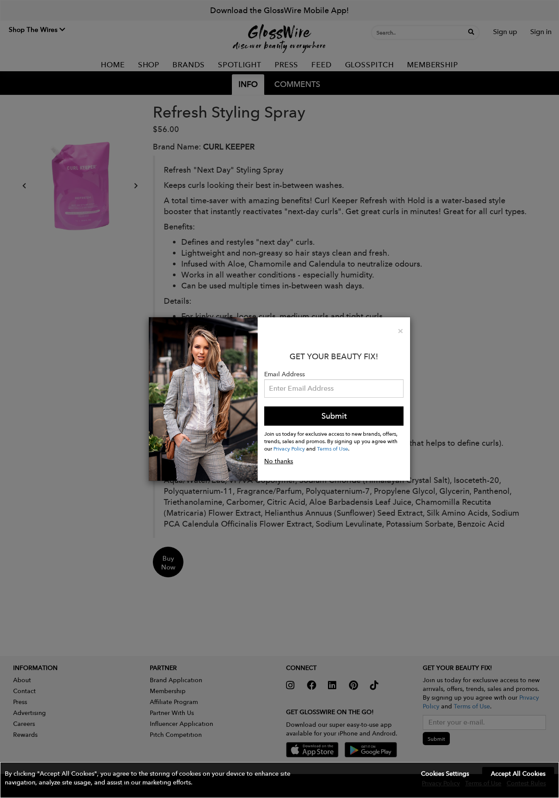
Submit (334, 416)
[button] (279, 780)
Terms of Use (332, 448)
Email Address (284, 374)
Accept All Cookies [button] (518, 773)
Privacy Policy (289, 448)
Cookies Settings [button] (445, 773)
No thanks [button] (278, 461)
